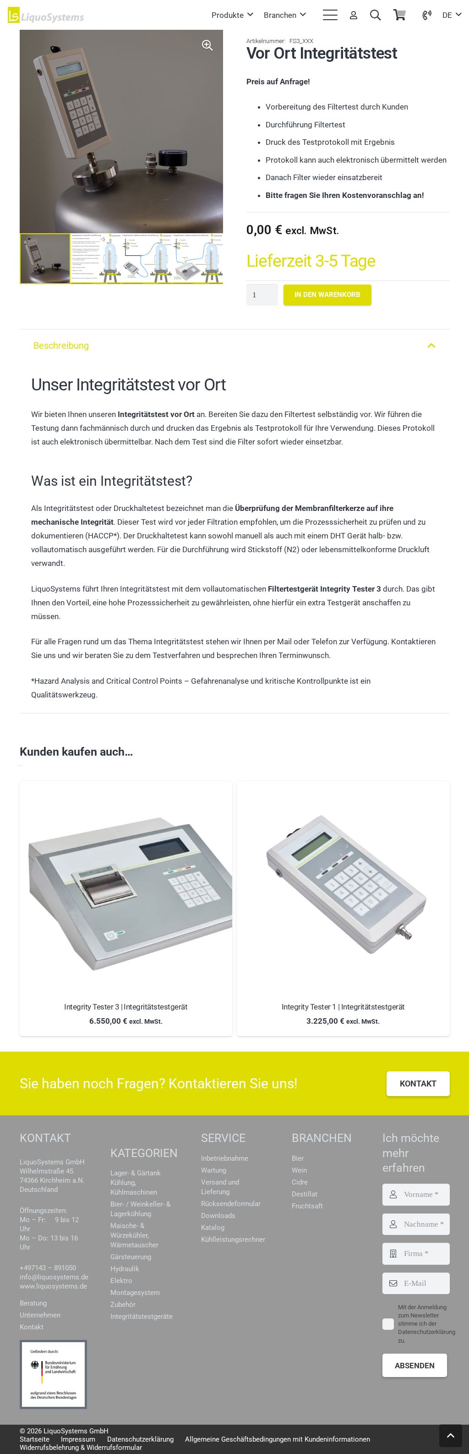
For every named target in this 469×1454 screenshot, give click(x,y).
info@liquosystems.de (54, 1277)
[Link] (353, 15)
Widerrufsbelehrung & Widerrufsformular (81, 1447)
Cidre (300, 1182)
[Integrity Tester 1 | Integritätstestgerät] (343, 887)
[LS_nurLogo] (46, 15)
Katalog (212, 1228)
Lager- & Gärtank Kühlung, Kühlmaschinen (135, 1182)
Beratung (33, 1303)
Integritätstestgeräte (141, 1316)
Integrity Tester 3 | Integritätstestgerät (125, 1006)
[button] (232, 15)
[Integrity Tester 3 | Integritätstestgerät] (126, 887)
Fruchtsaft (307, 1206)
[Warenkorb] (399, 15)
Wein (299, 1170)
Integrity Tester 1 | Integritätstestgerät (343, 1006)
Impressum (78, 1439)
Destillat (304, 1194)
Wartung (213, 1170)
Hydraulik (124, 1269)
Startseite (34, 1439)
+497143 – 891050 (48, 1268)
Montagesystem (135, 1293)
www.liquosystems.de (53, 1286)
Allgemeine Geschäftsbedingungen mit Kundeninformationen (277, 1439)
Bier (298, 1158)
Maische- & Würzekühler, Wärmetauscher (134, 1235)
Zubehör (123, 1304)
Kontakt (32, 1327)
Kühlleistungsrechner (233, 1239)
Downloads (218, 1216)
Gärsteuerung (130, 1257)
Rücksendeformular (231, 1204)
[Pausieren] (20, 765)
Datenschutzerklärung (140, 1439)
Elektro (121, 1281)
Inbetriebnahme (224, 1158)
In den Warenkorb (327, 295)
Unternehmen (40, 1315)
